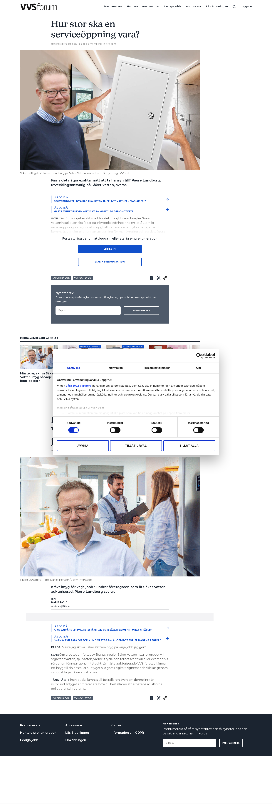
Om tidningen (75, 740)
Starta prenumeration (110, 261)
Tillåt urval (136, 445)
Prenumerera (113, 6)
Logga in (246, 6)
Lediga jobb (172, 6)
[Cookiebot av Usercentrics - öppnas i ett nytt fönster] (199, 355)
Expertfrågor (61, 277)
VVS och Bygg (82, 277)
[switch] (115, 430)
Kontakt (117, 725)
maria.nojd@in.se (60, 606)
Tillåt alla (189, 445)
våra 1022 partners (78, 385)
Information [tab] (115, 367)
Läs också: (100, 199)
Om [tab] (198, 367)
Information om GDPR (127, 732)
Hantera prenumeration (143, 6)
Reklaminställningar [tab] (157, 367)
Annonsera (193, 6)
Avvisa (82, 445)
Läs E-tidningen (217, 6)
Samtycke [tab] (73, 367)
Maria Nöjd (59, 602)
